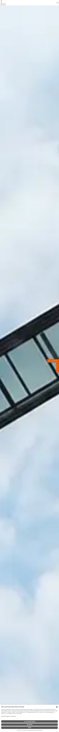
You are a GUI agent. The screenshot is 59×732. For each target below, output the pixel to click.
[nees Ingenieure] (3, 2)
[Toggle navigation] (57, 2)
